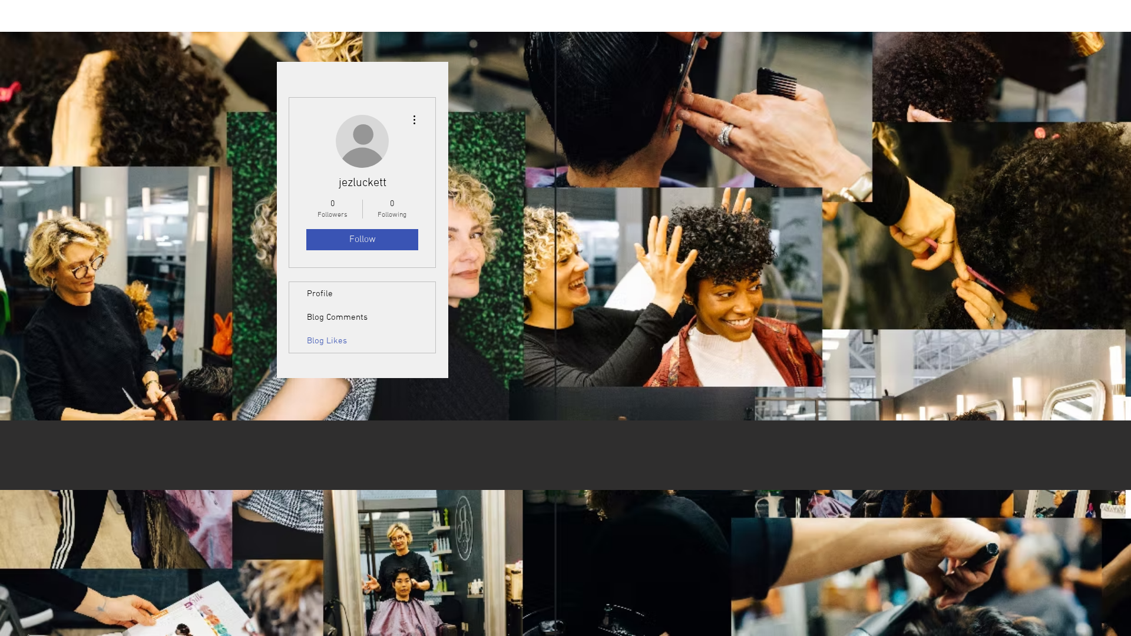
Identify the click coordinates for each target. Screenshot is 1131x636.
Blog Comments (337, 317)
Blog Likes (327, 341)
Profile (320, 294)
